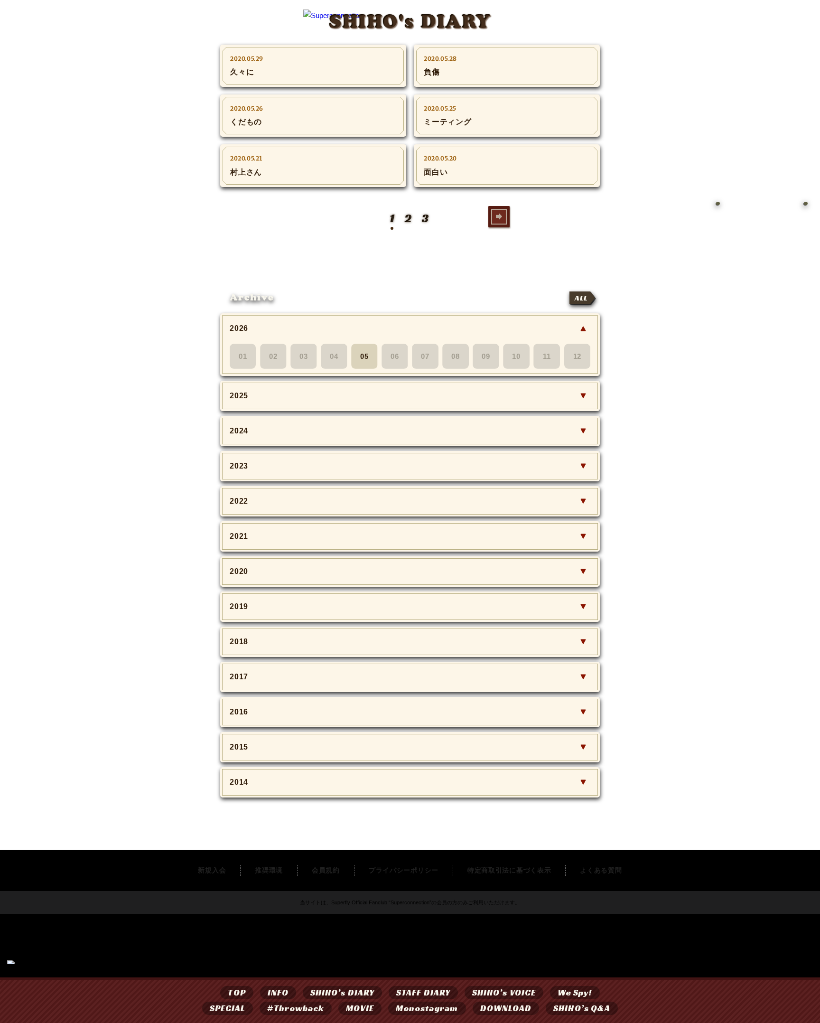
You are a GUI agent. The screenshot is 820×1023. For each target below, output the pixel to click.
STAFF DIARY (423, 992)
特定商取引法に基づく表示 (509, 870)
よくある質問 (601, 870)
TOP (236, 992)
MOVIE (359, 1008)
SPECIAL (228, 1008)
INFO (278, 992)
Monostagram (427, 1008)
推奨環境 (269, 870)
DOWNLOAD (506, 1008)
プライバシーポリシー (403, 870)
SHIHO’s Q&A (581, 1008)
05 (364, 356)
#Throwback (295, 1008)
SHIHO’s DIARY (342, 992)
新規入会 (212, 870)
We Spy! (575, 992)
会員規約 (326, 870)
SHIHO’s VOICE (504, 992)
